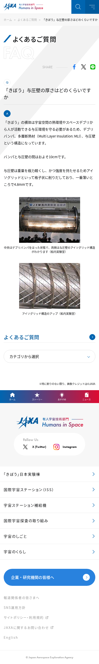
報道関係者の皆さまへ (22, 597)
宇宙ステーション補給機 (25, 505)
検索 (78, 7)
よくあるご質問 (27, 20)
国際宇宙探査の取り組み (26, 520)
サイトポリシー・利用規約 (24, 617)
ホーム (8, 20)
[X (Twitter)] (83, 68)
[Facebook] (74, 68)
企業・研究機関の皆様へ (32, 577)
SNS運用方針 (15, 607)
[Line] (92, 68)
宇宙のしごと (15, 536)
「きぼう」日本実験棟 (22, 474)
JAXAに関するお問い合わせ (26, 627)
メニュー (92, 7)
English (11, 637)
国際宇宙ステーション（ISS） (29, 489)
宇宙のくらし (15, 551)
